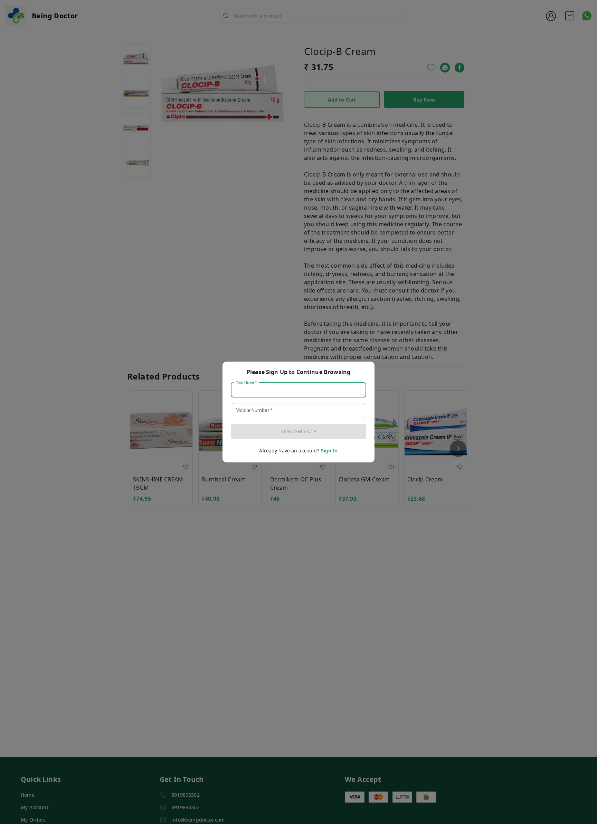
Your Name (246, 383)
